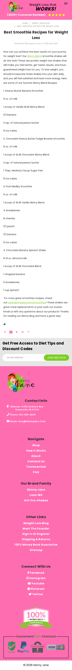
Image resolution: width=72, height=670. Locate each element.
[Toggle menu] (65, 4)
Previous (5, 664)
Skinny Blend (34, 56)
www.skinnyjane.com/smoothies (27, 302)
